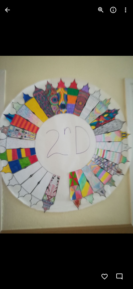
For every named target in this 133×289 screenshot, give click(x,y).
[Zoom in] (101, 10)
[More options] (125, 10)
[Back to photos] (7, 9)
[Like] (104, 276)
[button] (17, 144)
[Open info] (113, 10)
